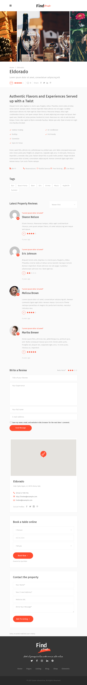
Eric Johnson (29, 253)
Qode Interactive (38, 680)
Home (12, 68)
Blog (47, 669)
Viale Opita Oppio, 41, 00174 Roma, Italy (26, 486)
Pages (28, 669)
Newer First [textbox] (56, 205)
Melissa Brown (30, 293)
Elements (66, 669)
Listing (38, 669)
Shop (55, 669)
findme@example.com (24, 500)
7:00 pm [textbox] (19, 546)
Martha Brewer (30, 332)
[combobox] (63, 204)
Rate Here (61, 370)
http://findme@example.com (26, 497)
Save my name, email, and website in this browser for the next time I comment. (41, 423)
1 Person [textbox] (19, 530)
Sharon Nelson (30, 217)
